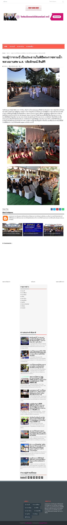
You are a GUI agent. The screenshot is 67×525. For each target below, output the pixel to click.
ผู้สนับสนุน (27, 517)
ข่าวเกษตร (22, 308)
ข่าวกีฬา (22, 296)
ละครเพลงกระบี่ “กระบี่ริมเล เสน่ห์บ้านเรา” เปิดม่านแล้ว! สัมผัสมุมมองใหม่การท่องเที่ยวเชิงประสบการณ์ (38, 392)
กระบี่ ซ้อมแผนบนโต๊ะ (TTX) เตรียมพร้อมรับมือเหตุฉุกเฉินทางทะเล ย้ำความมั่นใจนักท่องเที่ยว (38, 353)
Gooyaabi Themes (43, 523)
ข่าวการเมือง (23, 294)
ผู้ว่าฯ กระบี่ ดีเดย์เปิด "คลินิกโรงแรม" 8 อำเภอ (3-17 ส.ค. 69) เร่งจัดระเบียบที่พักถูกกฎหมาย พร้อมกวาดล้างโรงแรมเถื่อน (38, 447)
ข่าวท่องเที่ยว (23, 300)
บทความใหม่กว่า (6, 281)
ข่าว (21, 66)
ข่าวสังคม (22, 306)
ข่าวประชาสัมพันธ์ (24, 304)
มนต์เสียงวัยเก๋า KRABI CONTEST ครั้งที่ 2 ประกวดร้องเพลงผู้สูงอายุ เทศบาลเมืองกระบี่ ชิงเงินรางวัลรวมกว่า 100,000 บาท (37, 407)
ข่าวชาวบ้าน (20, 46)
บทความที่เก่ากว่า (60, 281)
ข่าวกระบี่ (22, 291)
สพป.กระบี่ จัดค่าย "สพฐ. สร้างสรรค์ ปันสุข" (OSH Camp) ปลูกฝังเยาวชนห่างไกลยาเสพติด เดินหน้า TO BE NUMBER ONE (38, 379)
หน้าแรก (5, 1)
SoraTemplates (28, 523)
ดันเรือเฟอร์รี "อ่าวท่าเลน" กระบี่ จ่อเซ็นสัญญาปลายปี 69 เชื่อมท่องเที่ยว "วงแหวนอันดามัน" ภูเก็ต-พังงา (37, 339)
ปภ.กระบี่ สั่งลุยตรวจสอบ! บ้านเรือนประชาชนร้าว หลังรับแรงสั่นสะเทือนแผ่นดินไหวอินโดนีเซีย (38, 433)
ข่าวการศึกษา (23, 292)
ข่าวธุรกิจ (22, 302)
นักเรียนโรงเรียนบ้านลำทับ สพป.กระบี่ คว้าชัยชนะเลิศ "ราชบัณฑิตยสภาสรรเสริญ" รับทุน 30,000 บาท (38, 419)
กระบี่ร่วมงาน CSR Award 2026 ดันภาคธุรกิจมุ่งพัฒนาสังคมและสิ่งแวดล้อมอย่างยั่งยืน (38, 460)
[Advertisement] (33, 32)
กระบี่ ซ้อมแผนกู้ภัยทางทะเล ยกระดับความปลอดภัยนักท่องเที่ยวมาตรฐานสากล (38, 366)
